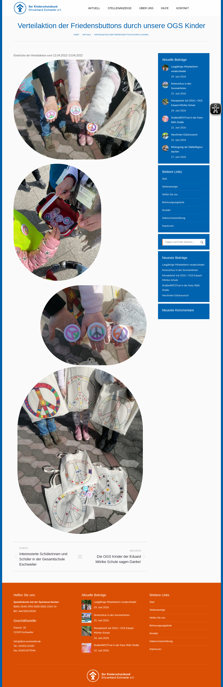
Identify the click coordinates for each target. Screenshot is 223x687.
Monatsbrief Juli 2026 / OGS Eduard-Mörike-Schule (186, 103)
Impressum (168, 226)
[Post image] (165, 68)
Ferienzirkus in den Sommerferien (181, 86)
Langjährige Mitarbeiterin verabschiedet (184, 69)
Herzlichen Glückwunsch (184, 135)
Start (164, 179)
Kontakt (166, 210)
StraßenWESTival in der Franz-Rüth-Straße (187, 120)
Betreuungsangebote (173, 202)
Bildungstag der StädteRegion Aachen (187, 149)
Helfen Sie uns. (170, 194)
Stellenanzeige (170, 186)
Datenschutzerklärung (173, 218)
